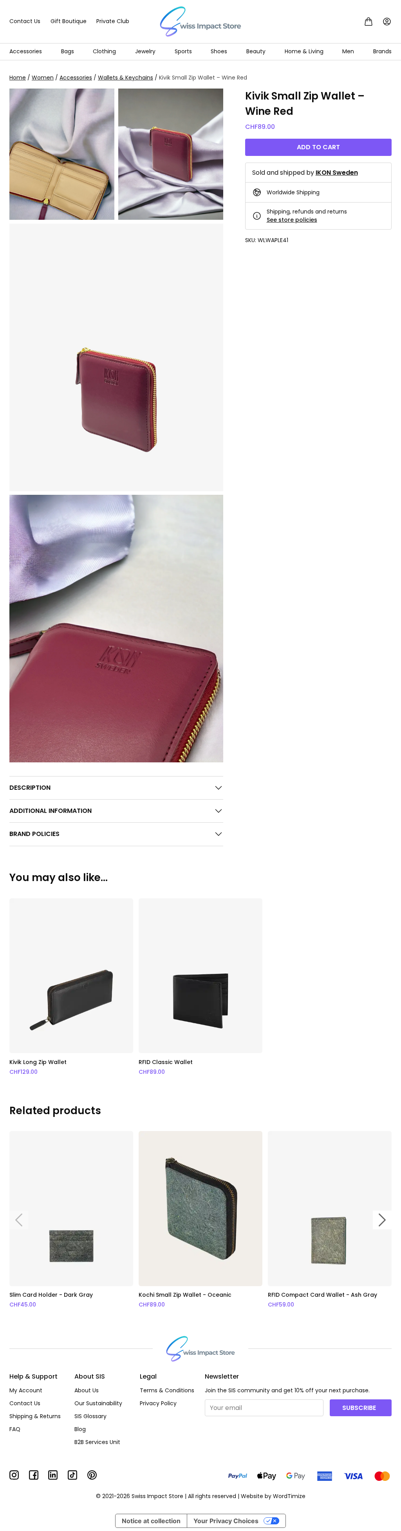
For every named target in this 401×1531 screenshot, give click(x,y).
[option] (71, 987)
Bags (67, 51)
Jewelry (145, 51)
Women (43, 77)
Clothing (104, 51)
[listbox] (200, 987)
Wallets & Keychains (125, 77)
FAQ (14, 1429)
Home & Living (304, 51)
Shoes (219, 51)
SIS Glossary (90, 1416)
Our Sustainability (98, 1403)
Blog (80, 1429)
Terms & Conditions (167, 1390)
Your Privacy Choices (225, 1521)
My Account (25, 1390)
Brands (382, 51)
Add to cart (318, 147)
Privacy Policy (158, 1403)
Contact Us (24, 21)
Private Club (112, 21)
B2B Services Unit (97, 1442)
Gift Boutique (69, 21)
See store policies (292, 220)
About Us (86, 1390)
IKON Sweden (337, 172)
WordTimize (289, 1496)
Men (348, 51)
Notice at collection (151, 1521)
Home (17, 77)
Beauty (256, 51)
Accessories (25, 51)
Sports (183, 51)
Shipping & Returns (35, 1416)
